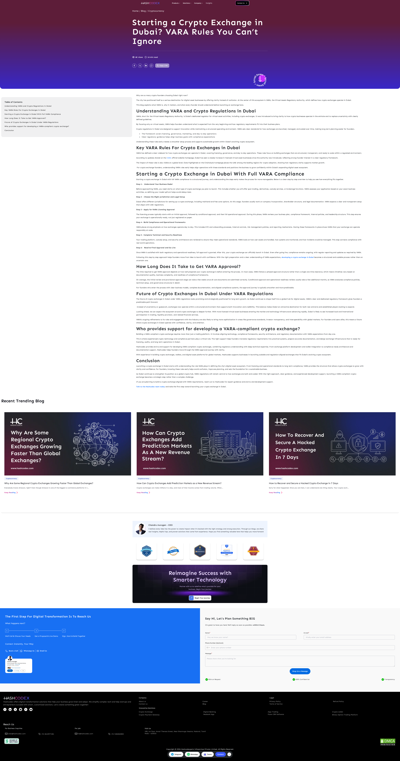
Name (207, 633)
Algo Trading (273, 712)
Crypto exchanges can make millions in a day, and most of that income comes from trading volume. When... (180, 488)
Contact (220, 754)
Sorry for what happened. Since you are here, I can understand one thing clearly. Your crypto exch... (309, 488)
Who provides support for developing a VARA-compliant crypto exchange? (37, 126)
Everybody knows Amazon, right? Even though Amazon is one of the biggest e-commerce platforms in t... (46, 488)
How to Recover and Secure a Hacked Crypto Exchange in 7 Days (303, 483)
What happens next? (15, 623)
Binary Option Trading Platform (345, 715)
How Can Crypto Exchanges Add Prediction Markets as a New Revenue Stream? (179, 483)
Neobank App (208, 714)
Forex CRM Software (276, 714)
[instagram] (20, 709)
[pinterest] (25, 709)
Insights (209, 3)
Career (205, 701)
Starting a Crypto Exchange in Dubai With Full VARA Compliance (33, 114)
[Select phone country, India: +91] (208, 647)
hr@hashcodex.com (85, 734)
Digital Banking (209, 712)
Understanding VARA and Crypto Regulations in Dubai (28, 106)
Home (135, 11)
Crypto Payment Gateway (149, 715)
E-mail (306, 633)
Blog (143, 11)
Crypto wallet (337, 712)
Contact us (143, 704)
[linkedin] (10, 709)
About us (142, 701)
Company (197, 3)
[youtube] (30, 709)
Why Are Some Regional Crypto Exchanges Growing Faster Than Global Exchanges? (48, 483)
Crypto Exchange (146, 712)
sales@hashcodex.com (17, 734)
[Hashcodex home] (150, 3)
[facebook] (4, 709)
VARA (169, 158)
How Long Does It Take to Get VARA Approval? (26, 118)
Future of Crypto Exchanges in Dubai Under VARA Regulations (31, 122)
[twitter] (15, 709)
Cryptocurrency (156, 11)
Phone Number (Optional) (214, 643)
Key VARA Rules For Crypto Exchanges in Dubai (25, 110)
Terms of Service (275, 704)
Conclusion (9, 130)
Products (175, 3)
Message (208, 653)
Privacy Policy (275, 701)
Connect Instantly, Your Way (19, 644)
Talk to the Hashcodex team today (150, 387)
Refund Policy (338, 701)
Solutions (186, 3)
